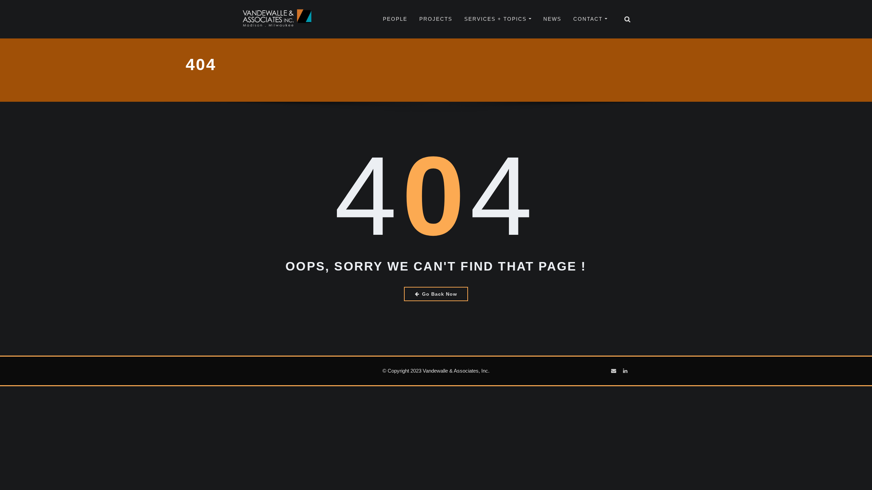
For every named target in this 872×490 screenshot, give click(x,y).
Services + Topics (496, 19)
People (395, 19)
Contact (589, 19)
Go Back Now (439, 294)
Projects (435, 19)
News (552, 19)
